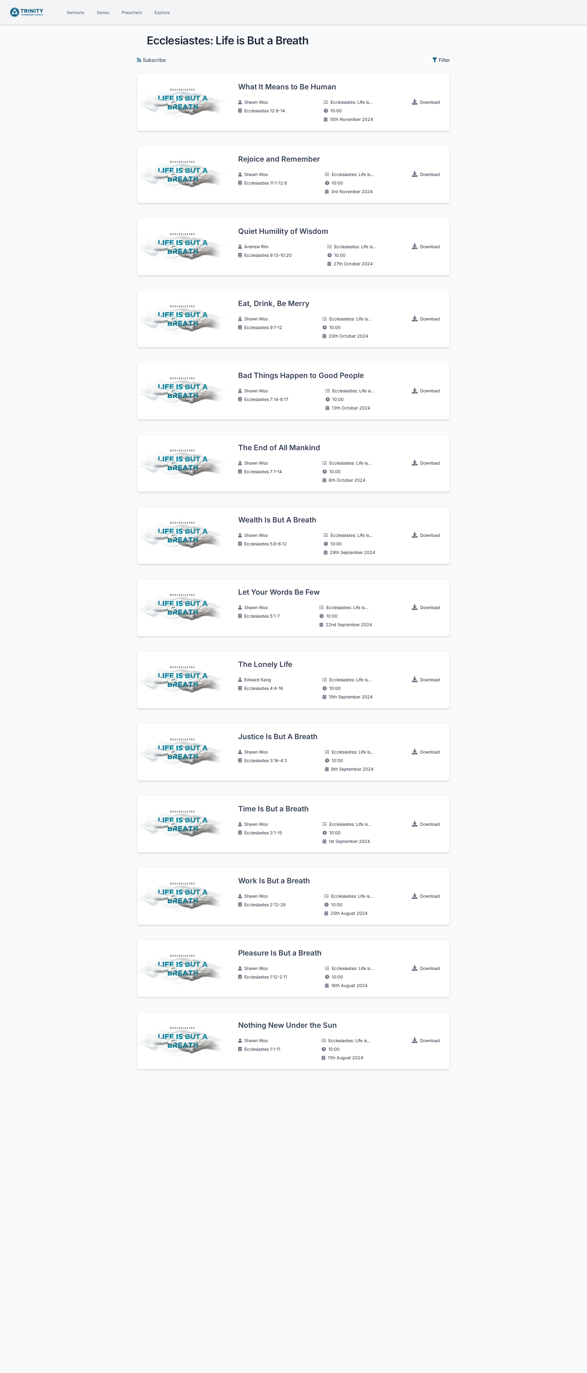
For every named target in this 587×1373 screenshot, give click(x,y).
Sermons (75, 12)
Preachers (132, 12)
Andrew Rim (256, 246)
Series (103, 12)
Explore (162, 12)
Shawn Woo (256, 102)
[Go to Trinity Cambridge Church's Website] (26, 12)
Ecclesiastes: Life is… (351, 102)
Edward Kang (257, 679)
